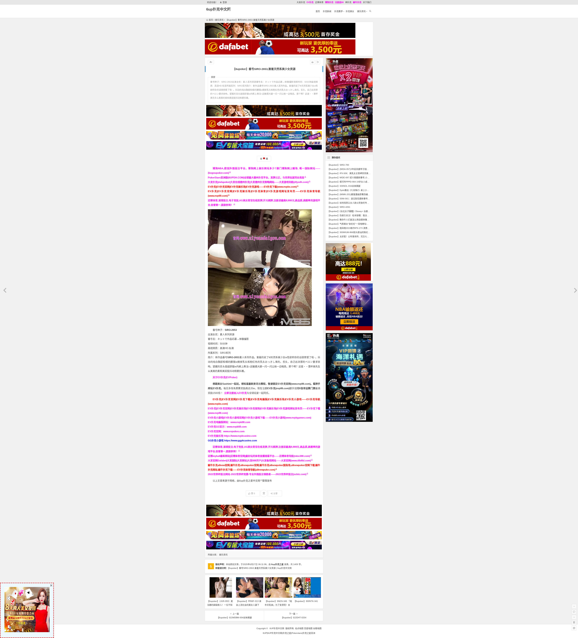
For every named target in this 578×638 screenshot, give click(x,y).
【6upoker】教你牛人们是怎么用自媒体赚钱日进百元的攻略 (356, 219)
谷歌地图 (317, 628)
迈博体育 (319, 2)
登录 (225, 2)
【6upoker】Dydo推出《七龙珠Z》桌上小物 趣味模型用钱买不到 (358, 190)
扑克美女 (350, 11)
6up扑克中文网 (218, 9)
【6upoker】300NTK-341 (306, 601)
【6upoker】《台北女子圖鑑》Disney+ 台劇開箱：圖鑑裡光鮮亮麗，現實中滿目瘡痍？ (368, 211)
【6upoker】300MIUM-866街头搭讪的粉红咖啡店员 (352, 232)
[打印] (312, 62)
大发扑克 (301, 2)
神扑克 (348, 2)
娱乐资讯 (361, 11)
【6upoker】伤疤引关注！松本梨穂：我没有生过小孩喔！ (355, 215)
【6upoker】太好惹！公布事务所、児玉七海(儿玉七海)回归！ (356, 236)
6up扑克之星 (277, 564)
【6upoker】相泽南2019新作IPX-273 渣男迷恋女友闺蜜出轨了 (357, 228)
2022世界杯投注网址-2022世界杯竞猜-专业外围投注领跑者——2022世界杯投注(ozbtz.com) (257, 474)
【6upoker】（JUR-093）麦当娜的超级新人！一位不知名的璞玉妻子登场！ (220, 605)
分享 (275, 493)
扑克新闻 (327, 11)
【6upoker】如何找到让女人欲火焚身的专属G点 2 (351, 203)
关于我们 (367, 2)
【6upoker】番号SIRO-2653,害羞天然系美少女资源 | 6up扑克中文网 (260, 568)
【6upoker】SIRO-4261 (339, 207)
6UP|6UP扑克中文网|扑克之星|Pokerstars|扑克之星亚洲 (289, 633)
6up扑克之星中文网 (249, 480)
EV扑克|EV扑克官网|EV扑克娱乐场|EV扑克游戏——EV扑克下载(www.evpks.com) (252, 186)
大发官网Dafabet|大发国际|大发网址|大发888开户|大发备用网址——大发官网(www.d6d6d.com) (259, 460)
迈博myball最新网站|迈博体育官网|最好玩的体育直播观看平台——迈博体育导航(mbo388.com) (259, 456)
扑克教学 (338, 11)
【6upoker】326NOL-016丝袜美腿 (344, 186)
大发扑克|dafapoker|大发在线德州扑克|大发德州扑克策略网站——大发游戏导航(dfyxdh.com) (258, 182)
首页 (318, 11)
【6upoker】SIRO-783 (338, 165)
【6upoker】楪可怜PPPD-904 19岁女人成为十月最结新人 (355, 182)
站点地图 (299, 628)
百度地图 (308, 628)
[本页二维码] (574, 628)
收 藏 (264, 159)
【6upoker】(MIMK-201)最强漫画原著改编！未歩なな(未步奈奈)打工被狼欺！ (364, 194)
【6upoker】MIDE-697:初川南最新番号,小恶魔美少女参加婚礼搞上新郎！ (362, 177)
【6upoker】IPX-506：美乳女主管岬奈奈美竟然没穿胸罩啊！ (356, 173)
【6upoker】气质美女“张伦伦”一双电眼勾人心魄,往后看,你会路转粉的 (360, 224)
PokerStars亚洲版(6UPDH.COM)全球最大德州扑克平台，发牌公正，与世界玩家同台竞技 (256, 177)
